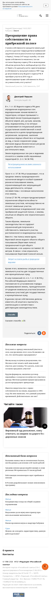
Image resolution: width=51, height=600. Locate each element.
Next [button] (45, 426)
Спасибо (11, 314)
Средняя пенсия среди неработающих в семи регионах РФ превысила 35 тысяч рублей (25, 469)
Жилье (8, 499)
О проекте (8, 550)
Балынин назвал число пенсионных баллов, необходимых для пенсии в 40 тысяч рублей (24, 461)
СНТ (38, 86)
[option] (25, 427)
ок (46, 5)
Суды (7, 528)
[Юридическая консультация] (9, 15)
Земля (16, 30)
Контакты (8, 554)
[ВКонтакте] (39, 333)
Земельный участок (13, 86)
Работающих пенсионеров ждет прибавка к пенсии (24, 476)
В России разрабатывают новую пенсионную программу (25, 484)
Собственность (29, 86)
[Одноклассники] (44, 333)
